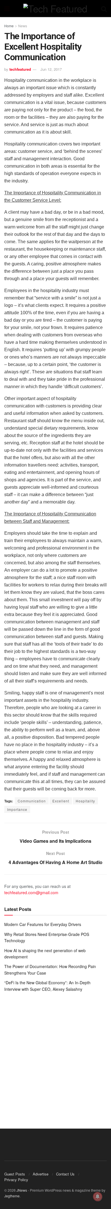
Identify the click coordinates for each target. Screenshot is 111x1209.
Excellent (60, 800)
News (22, 25)
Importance (17, 809)
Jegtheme (12, 1195)
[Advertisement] (55, 1056)
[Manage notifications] (97, 1196)
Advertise (40, 1174)
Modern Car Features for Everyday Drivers (42, 924)
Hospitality (85, 800)
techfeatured (20, 69)
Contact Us (65, 1174)
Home (9, 25)
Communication (32, 800)
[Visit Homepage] (55, 8)
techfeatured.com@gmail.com (31, 892)
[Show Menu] (7, 8)
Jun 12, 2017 (51, 69)
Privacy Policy (16, 1179)
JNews (22, 1190)
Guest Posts (14, 1174)
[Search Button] (104, 8)
